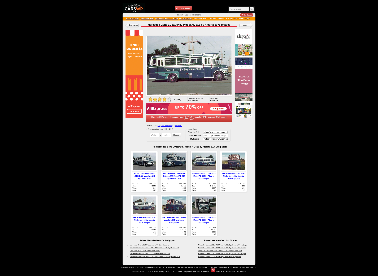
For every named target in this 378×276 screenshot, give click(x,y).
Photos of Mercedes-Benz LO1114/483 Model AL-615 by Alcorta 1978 (144, 176)
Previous (133, 25)
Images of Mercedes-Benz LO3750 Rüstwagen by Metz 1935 (220, 251)
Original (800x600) (165, 126)
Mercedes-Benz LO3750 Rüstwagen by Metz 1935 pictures (219, 257)
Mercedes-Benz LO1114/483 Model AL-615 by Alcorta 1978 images (204, 176)
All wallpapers (186, 19)
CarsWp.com (157, 271)
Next (245, 25)
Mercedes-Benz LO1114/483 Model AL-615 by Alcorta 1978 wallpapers (233, 176)
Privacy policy (170, 271)
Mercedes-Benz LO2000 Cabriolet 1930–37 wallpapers (149, 245)
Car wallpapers (132, 19)
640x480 (178, 126)
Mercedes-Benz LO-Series (167, 19)
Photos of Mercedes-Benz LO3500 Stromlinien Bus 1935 (150, 254)
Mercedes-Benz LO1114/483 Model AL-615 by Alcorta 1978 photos (174, 220)
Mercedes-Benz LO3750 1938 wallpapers (145, 251)
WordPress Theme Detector (198, 271)
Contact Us (181, 271)
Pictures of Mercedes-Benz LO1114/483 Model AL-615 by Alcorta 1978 (174, 176)
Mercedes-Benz (147, 19)
